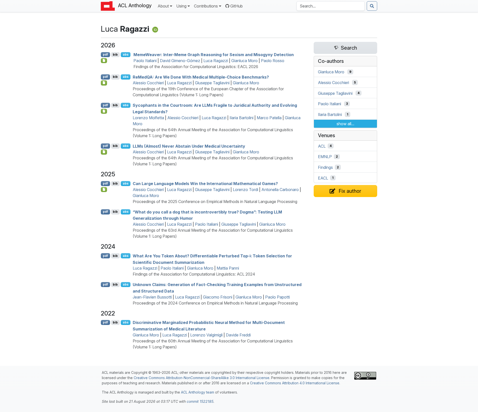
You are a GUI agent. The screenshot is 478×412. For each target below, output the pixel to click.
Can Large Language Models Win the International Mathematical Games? (205, 183)
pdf (105, 54)
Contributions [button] (206, 5)
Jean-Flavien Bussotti (152, 297)
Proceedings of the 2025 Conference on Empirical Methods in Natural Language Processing (215, 201)
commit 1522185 (200, 401)
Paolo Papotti (277, 297)
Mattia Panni (228, 268)
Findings (325, 167)
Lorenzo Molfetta (148, 117)
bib (115, 54)
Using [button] (181, 5)
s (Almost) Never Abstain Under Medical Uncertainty (189, 145)
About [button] (163, 5)
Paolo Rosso (272, 60)
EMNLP (325, 156)
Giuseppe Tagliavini (212, 82)
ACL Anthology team (197, 392)
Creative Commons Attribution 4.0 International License (294, 383)
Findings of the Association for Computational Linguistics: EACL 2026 (195, 66)
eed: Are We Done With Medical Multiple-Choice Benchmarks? (201, 76)
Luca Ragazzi (215, 60)
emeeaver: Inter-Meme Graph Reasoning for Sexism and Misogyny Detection (213, 54)
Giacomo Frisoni (217, 297)
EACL (323, 177)
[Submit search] (372, 6)
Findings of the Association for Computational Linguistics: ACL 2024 (194, 274)
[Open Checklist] (104, 60)
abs (125, 54)
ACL (322, 145)
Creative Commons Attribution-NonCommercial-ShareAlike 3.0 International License (201, 378)
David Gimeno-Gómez (180, 60)
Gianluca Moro (244, 60)
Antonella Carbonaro (280, 189)
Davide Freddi (238, 334)
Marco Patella (269, 117)
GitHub (236, 5)
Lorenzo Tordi (245, 189)
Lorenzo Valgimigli (206, 334)
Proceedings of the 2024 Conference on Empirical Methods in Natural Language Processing (215, 303)
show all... (345, 123)
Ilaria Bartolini (241, 117)
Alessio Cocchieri (148, 82)
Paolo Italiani (145, 60)
